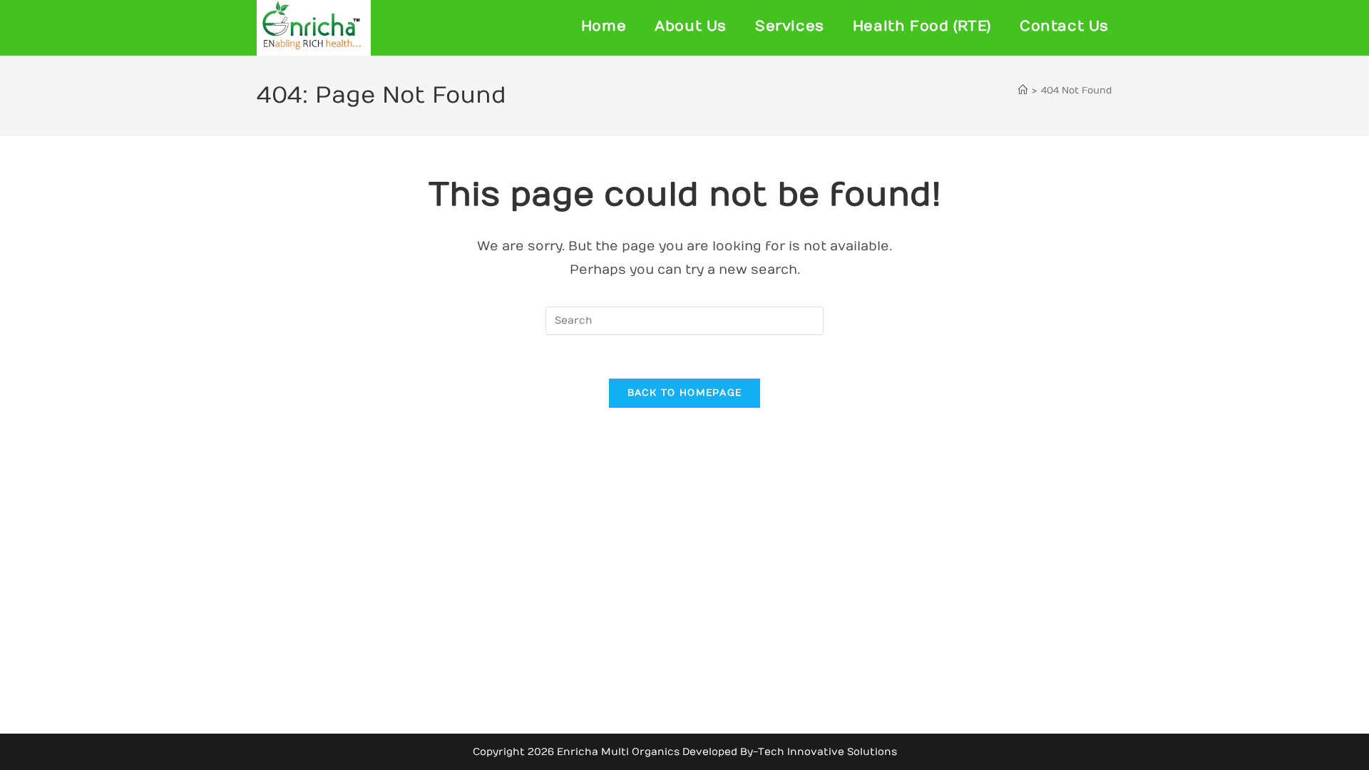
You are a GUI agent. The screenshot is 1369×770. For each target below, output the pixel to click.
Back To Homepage (684, 393)
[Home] (1022, 90)
